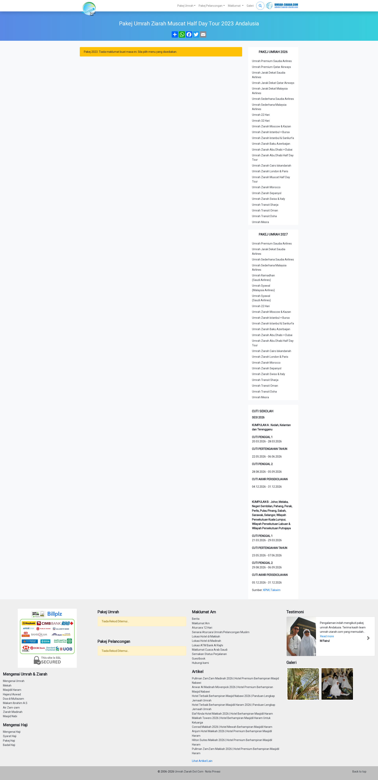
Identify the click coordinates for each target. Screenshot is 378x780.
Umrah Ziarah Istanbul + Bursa (271, 132)
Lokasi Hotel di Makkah (206, 636)
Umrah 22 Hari (261, 114)
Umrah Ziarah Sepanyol (266, 193)
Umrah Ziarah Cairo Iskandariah (271, 165)
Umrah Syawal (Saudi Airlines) (261, 298)
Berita (195, 618)
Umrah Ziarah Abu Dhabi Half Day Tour (273, 157)
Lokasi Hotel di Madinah (206, 640)
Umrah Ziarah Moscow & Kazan (271, 126)
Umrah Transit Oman (265, 210)
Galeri (250, 5)
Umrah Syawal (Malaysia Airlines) (263, 288)
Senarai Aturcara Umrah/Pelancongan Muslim (220, 632)
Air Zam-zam (11, 707)
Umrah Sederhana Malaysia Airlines (269, 107)
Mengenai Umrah (13, 681)
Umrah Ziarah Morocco (266, 187)
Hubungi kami (200, 662)
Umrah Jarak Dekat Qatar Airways (273, 82)
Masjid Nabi (10, 716)
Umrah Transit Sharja (265, 204)
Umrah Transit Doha (264, 216)
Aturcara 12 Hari (202, 627)
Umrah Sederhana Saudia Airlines (273, 98)
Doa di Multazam (13, 698)
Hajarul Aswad (12, 694)
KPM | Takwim (272, 590)
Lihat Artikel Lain (202, 760)
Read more (327, 636)
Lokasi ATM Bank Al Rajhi (207, 645)
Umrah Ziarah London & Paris (270, 171)
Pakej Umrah (185, 5)
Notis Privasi (212, 771)
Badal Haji (9, 745)
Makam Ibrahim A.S (15, 703)
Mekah (7, 685)
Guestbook (198, 658)
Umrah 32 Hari (261, 120)
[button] (293, 638)
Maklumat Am (201, 623)
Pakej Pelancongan (210, 5)
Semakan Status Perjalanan (209, 654)
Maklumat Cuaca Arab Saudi (209, 649)
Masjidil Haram (12, 689)
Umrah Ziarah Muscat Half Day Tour (271, 179)
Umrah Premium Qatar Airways (271, 67)
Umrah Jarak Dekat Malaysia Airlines (270, 90)
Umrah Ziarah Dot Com (189, 771)
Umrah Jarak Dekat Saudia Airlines (268, 75)
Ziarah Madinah (12, 711)
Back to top (359, 771)
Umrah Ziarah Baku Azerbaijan (271, 143)
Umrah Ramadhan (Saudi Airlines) (263, 277)
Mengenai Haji (11, 731)
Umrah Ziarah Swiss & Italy (268, 198)
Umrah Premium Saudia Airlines (272, 61)
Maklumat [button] (234, 5)
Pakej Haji (9, 740)
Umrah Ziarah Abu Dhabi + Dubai (272, 149)
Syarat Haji (9, 736)
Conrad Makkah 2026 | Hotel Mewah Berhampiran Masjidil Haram (232, 726)
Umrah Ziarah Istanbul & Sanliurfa (273, 138)
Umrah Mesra (260, 222)
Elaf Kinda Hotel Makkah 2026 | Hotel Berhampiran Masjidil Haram (232, 713)
